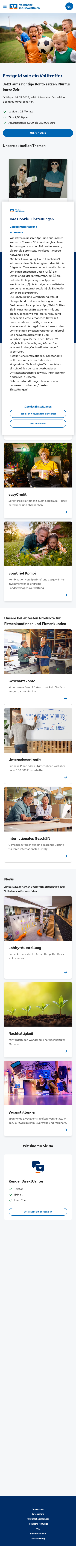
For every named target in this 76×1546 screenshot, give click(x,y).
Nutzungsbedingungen (38, 1519)
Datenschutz (38, 1514)
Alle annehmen (38, 423)
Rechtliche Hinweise (38, 1523)
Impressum (38, 1509)
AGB (38, 1528)
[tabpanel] (38, 197)
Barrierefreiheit (38, 1533)
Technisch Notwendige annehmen (38, 413)
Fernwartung (38, 1538)
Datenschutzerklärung (23, 226)
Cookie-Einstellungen (38, 406)
